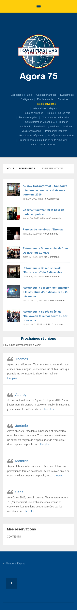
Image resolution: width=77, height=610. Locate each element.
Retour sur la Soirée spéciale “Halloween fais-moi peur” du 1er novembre (45, 316)
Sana (33, 144)
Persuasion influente (56, 131)
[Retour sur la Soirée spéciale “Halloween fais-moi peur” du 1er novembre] (13, 315)
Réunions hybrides (33, 113)
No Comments (51, 198)
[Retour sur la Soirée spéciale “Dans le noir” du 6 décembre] (13, 271)
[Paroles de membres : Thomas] (13, 233)
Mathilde (22, 461)
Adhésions (17, 95)
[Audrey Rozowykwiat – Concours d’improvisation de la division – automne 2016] (13, 189)
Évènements (67, 95)
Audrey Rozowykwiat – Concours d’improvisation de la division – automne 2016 (45, 190)
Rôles (50, 113)
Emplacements (45, 99)
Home (10, 168)
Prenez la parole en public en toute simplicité (43, 140)
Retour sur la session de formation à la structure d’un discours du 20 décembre (46, 292)
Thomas (21, 359)
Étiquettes (62, 99)
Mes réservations (46, 104)
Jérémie (21, 426)
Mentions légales (28, 117)
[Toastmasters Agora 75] (38, 58)
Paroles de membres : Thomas (43, 229)
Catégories (27, 99)
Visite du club (47, 144)
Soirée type (64, 113)
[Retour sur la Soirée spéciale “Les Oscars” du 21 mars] (13, 251)
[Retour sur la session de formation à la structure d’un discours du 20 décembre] (13, 291)
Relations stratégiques (31, 135)
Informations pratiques (45, 108)
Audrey (20, 395)
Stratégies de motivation (61, 135)
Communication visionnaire (40, 122)
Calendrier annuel (46, 95)
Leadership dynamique (46, 126)
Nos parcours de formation (56, 117)
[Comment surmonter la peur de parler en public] (13, 213)
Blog (29, 95)
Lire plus (12, 378)
